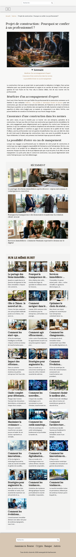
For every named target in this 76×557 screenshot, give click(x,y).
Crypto (39, 546)
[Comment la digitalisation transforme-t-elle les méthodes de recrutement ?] (38, 445)
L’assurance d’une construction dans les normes (37, 76)
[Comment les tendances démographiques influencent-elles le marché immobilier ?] (58, 474)
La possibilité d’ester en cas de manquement (37, 79)
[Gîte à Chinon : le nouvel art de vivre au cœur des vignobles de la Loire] (17, 295)
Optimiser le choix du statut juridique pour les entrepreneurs (58, 307)
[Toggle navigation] (8, 9)
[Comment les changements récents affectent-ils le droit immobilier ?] (58, 324)
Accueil (8, 16)
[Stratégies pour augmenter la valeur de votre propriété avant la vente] (17, 474)
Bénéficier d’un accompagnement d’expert (37, 73)
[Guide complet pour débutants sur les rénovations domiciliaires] (17, 385)
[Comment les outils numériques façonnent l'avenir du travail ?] (38, 414)
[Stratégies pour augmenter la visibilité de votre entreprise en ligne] (38, 353)
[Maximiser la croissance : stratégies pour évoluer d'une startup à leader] (17, 414)
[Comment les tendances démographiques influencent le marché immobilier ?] (38, 474)
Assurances (20, 546)
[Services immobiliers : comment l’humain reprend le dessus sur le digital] (38, 229)
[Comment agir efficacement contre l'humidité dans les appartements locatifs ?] (38, 324)
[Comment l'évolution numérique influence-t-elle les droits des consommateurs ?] (58, 353)
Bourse (30, 546)
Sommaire (38, 70)
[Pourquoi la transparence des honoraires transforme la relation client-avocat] (38, 203)
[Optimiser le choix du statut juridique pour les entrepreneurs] (58, 295)
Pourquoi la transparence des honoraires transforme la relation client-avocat (35, 216)
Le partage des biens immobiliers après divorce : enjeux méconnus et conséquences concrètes (37, 190)
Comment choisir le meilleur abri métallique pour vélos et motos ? (58, 397)
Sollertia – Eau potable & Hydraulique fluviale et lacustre (44, 102)
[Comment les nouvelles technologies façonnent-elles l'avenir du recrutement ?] (38, 385)
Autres (14, 16)
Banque (48, 546)
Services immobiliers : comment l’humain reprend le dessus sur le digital (36, 242)
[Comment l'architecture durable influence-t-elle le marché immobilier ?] (58, 414)
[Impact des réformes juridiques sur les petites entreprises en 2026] (17, 353)
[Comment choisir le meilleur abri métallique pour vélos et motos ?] (58, 385)
